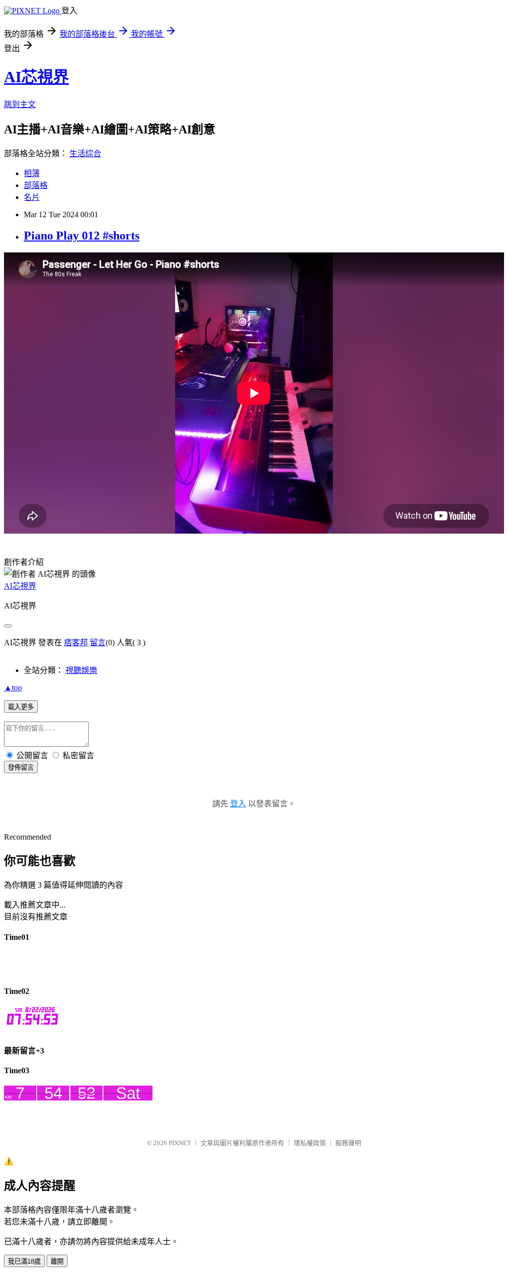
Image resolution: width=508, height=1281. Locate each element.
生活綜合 (85, 153)
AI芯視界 (36, 77)
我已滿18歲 (24, 1261)
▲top (13, 687)
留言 (98, 642)
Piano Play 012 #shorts (81, 235)
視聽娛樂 (81, 670)
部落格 (36, 185)
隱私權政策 (310, 1143)
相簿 (32, 173)
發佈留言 (21, 767)
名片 (32, 197)
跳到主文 (20, 104)
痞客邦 (76, 642)
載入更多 (21, 707)
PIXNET (180, 1143)
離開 (57, 1261)
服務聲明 (348, 1143)
